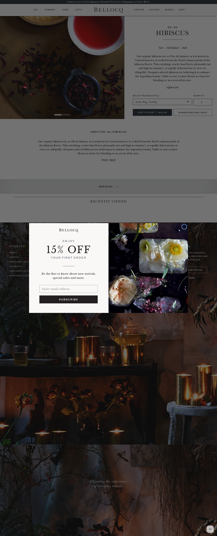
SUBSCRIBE (68, 299)
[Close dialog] (184, 226)
